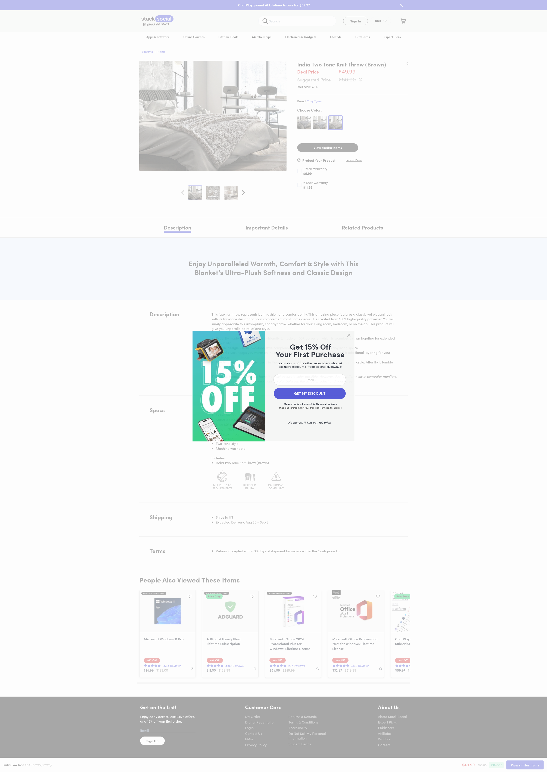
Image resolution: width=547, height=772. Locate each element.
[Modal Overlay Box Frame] (273, 386)
